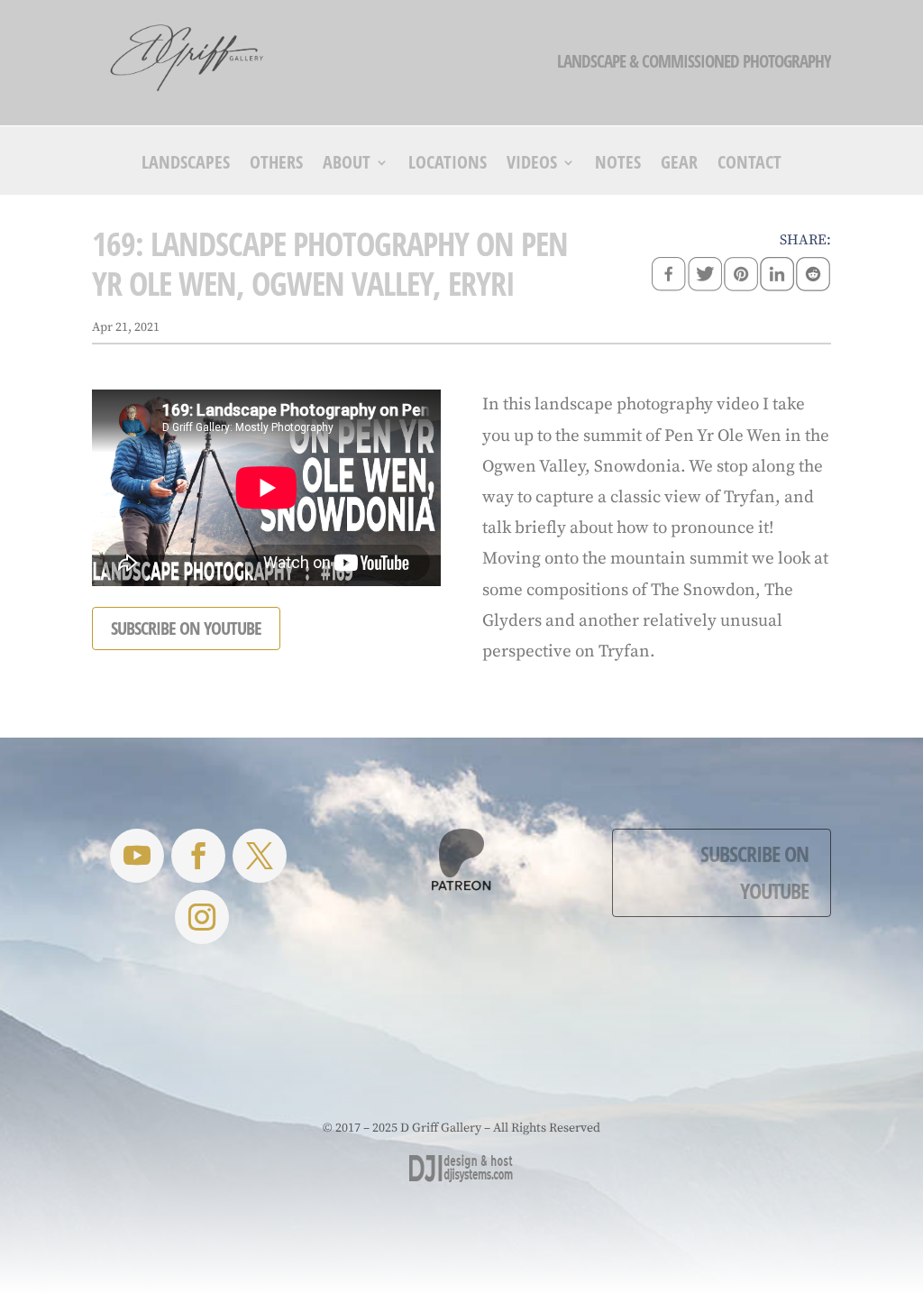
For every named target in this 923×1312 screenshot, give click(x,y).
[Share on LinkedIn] (777, 276)
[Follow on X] (260, 856)
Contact (749, 165)
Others (276, 165)
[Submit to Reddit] (813, 276)
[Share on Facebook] (669, 276)
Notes (618, 165)
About (346, 165)
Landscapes (186, 165)
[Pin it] (741, 276)
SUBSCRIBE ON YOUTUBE (186, 628)
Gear (679, 165)
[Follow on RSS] (137, 856)
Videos (532, 165)
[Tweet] (705, 276)
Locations (447, 165)
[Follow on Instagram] (202, 917)
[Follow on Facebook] (198, 856)
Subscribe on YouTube (754, 872)
